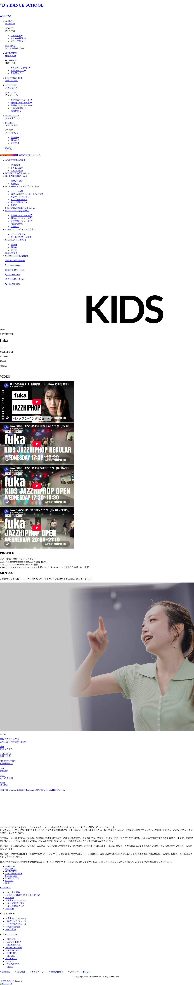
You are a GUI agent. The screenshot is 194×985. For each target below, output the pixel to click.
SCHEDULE (11, 876)
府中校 (14, 137)
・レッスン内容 (12, 892)
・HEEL (9, 967)
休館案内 (15, 111)
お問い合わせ (16, 256)
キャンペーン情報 (19, 68)
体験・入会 (16, 176)
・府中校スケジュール (15, 918)
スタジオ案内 (15, 240)
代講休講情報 (17, 108)
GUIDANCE (11, 871)
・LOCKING (11, 958)
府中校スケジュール (20, 100)
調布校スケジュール (20, 103)
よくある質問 (17, 38)
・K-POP (9, 961)
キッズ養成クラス (19, 199)
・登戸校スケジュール (15, 924)
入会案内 (15, 73)
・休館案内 (10, 929)
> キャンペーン (39, 972)
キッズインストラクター (22, 237)
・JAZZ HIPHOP (13, 942)
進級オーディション (20, 197)
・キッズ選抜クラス (14, 906)
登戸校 (14, 143)
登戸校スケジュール (20, 105)
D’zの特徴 (16, 36)
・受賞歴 (9, 909)
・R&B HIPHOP (12, 945)
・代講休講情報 (12, 927)
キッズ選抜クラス (19, 202)
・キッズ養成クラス (14, 903)
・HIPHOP (10, 939)
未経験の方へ (17, 173)
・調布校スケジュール (15, 921)
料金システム (20, 208)
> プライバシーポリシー (79, 972)
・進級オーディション (15, 900)
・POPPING (10, 953)
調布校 (14, 140)
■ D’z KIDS (5, 887)
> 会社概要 (7, 972)
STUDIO (9, 881)
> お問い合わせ (58, 972)
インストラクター (20, 229)
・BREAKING (12, 950)
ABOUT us (10, 866)
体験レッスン (17, 70)
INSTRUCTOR (12, 878)
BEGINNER (10, 869)
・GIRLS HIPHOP (13, 947)
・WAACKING (12, 964)
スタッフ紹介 (17, 41)
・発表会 (9, 897)
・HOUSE (10, 956)
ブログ (11, 253)
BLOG (8, 883)
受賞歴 (14, 205)
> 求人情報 (22, 972)
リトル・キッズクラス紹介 (22, 186)
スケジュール (17, 211)
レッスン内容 (17, 191)
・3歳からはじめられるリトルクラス (22, 895)
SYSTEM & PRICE (13, 873)
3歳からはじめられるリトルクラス (27, 194)
